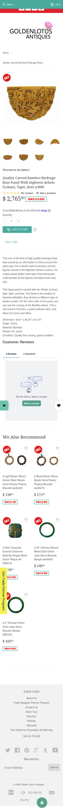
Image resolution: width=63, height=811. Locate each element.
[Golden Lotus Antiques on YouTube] (55, 751)
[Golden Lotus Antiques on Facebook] (17, 751)
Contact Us (31, 707)
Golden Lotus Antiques (32, 784)
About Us (31, 698)
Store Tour (31, 711)
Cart (57, 4)
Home (6, 52)
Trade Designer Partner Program (31, 702)
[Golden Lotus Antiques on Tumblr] (45, 751)
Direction (31, 716)
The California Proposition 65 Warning (31, 730)
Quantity (7, 214)
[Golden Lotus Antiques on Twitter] (7, 751)
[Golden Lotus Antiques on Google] (36, 751)
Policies (31, 721)
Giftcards (32, 725)
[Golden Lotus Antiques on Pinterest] (26, 751)
